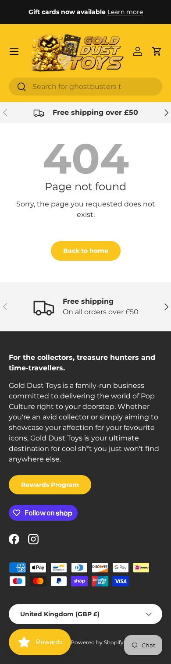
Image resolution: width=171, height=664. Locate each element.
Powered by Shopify (97, 642)
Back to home (85, 251)
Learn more (125, 12)
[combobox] (85, 87)
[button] (157, 51)
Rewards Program (50, 485)
